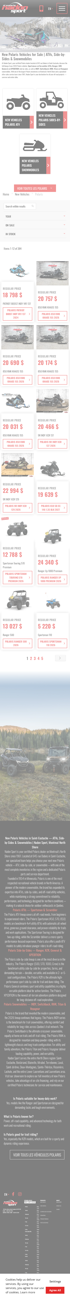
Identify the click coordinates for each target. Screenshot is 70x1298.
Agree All (55, 1290)
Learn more (27, 1292)
